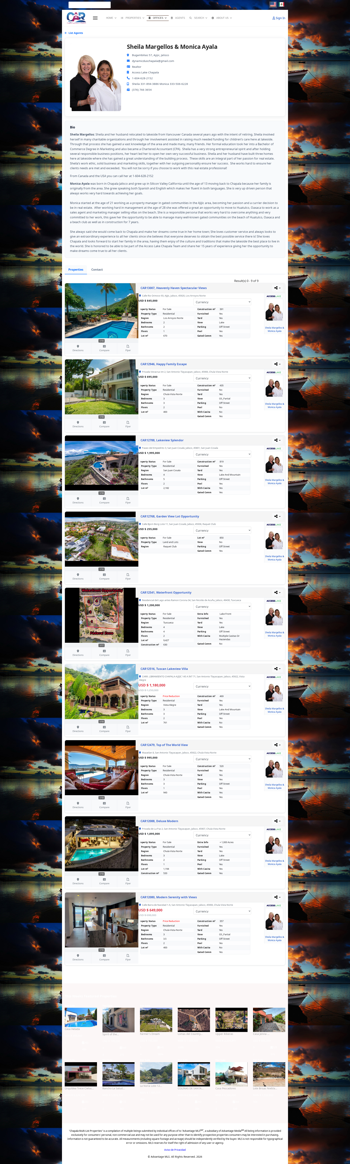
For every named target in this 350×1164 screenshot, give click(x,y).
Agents (180, 18)
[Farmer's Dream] (156, 1020)
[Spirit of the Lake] (118, 1020)
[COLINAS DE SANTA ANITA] (194, 1074)
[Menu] (95, 18)
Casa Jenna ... (261, 1034)
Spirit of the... (110, 1034)
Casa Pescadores (225, 1088)
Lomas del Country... (190, 1034)
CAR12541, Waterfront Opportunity (166, 592)
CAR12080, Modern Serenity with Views (169, 897)
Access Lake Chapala (145, 72)
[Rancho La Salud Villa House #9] (118, 1074)
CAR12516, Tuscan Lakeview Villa (164, 669)
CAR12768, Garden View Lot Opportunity (170, 516)
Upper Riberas (224, 1034)
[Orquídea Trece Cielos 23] (81, 1074)
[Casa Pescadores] (231, 1074)
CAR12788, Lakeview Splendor (162, 440)
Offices (158, 18)
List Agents (76, 33)
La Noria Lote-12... (151, 1086)
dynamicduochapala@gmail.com (153, 61)
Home (109, 18)
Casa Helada (72, 1029)
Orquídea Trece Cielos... (79, 1088)
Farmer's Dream (150, 1034)
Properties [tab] (75, 270)
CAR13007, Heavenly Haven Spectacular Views (174, 288)
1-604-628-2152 (142, 78)
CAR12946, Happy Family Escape (164, 364)
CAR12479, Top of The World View (164, 745)
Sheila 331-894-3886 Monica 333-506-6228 (160, 84)
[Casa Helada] (81, 1017)
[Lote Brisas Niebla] (269, 1074)
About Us (222, 18)
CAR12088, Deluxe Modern (159, 821)
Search (199, 18)
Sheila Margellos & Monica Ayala (274, 329)
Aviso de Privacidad (175, 1149)
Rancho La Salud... (113, 1088)
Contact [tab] (97, 270)
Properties (133, 18)
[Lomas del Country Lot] (194, 1020)
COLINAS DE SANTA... (191, 1088)
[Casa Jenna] (269, 1020)
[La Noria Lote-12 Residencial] (156, 1073)
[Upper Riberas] (231, 1020)
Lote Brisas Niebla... (265, 1088)
